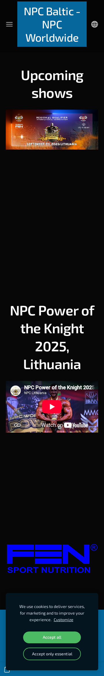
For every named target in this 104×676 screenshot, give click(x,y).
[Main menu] (9, 24)
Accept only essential (52, 653)
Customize (63, 619)
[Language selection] (95, 24)
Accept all (52, 637)
